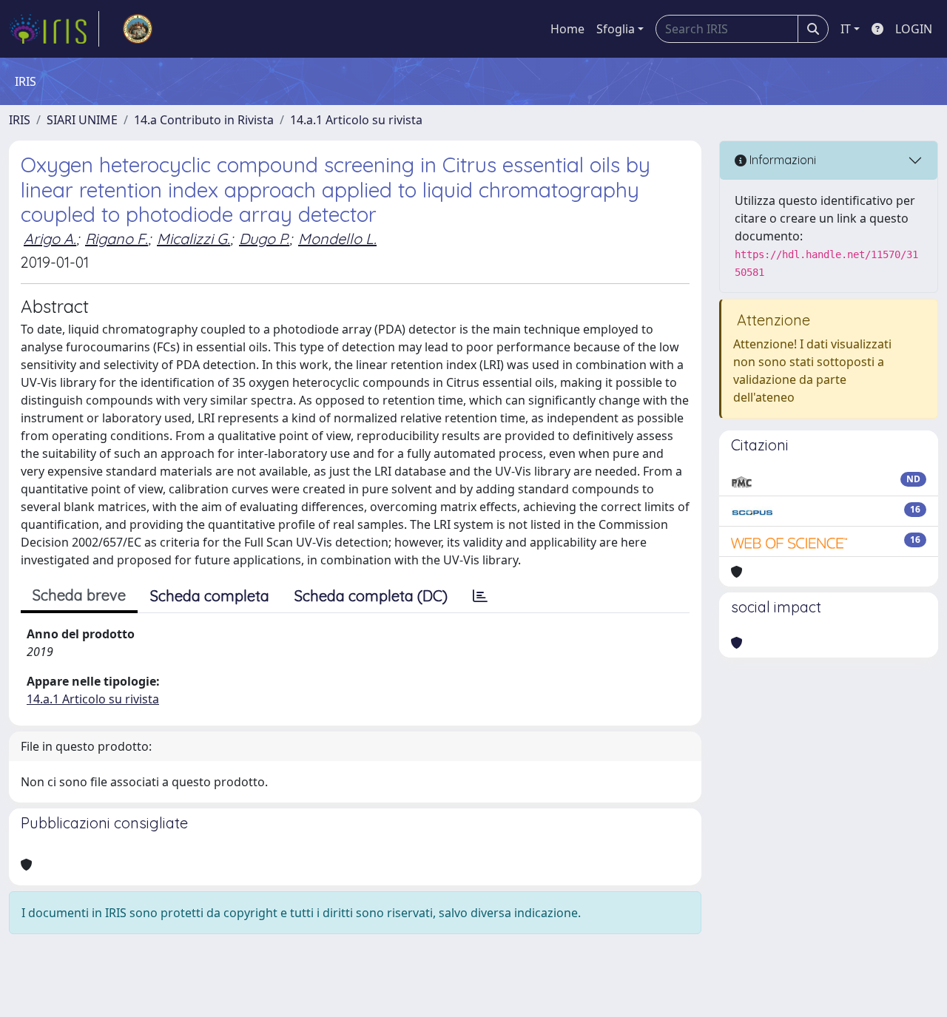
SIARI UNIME (82, 120)
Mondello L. (337, 238)
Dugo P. (264, 238)
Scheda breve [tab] (79, 595)
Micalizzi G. (193, 238)
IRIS (19, 120)
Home (567, 29)
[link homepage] (54, 29)
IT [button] (845, 29)
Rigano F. (116, 238)
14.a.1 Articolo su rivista (356, 120)
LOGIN (913, 29)
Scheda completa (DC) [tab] (371, 596)
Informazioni (781, 159)
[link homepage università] (137, 29)
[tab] (480, 596)
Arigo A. (50, 238)
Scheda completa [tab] (209, 596)
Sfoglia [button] (615, 29)
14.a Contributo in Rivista (204, 120)
